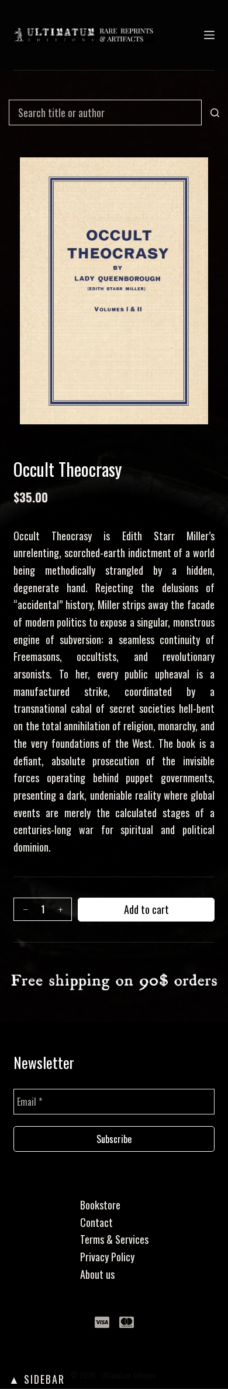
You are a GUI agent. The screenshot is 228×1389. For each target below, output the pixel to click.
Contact (96, 1222)
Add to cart (146, 909)
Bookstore (100, 1204)
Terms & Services (114, 1239)
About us (97, 1274)
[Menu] (209, 35)
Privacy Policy (107, 1256)
